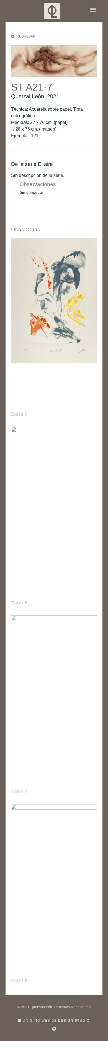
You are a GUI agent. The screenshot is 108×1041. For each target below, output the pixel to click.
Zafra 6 (19, 980)
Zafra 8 (19, 603)
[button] (92, 9)
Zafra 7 (19, 791)
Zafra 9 (19, 414)
